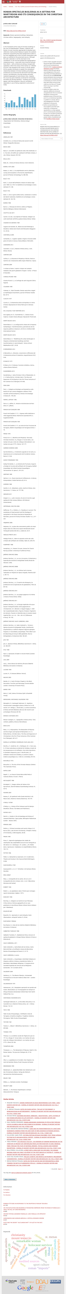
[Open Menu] (3, 1)
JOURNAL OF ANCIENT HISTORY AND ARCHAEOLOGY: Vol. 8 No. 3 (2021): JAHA (38, 1148)
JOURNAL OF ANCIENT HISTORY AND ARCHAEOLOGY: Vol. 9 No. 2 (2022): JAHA (40, 1159)
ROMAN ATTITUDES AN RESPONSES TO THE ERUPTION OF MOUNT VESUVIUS (25, 1203)
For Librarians (6, 1195)
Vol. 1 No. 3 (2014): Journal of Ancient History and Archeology (30, 6)
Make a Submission (10, 1179)
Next (59, 1169)
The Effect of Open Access (52, 119)
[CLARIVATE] (12, 1281)
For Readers (6, 1190)
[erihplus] (55, 1281)
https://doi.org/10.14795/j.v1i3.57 (16, 31)
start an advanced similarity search (21, 1172)
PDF (44, 24)
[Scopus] (27, 1281)
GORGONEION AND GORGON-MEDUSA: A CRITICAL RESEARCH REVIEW (23, 1218)
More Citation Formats (47, 138)
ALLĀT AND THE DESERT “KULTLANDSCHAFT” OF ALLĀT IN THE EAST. (23, 1222)
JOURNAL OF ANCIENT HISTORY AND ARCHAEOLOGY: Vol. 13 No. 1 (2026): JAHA (29, 1133)
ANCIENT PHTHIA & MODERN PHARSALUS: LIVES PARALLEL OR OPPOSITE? (24, 1214)
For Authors (6, 1192)
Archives (11, 6)
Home (5, 6)
